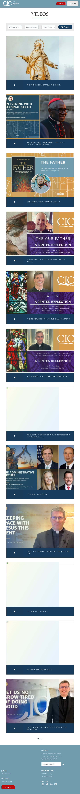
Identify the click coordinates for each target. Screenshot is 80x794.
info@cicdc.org (6, 782)
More (39, 739)
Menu (73, 4)
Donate (8, 787)
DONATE (61, 4)
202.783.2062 (6, 774)
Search (66, 27)
